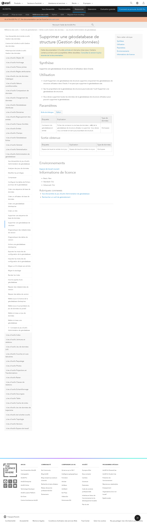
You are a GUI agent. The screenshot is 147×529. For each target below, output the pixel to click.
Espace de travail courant (49, 169)
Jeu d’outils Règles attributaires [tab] (19, 72)
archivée (67, 50)
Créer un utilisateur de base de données (18, 198)
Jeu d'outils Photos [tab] (14, 366)
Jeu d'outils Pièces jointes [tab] (17, 67)
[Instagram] (10, 486)
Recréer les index (14, 275)
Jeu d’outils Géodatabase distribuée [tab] (15, 106)
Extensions (92, 9)
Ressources (79, 9)
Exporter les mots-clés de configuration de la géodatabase (19, 253)
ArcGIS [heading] (23, 464)
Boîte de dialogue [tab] (47, 112)
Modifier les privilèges (16, 173)
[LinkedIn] (15, 481)
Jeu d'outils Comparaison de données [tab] (17, 92)
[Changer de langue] (137, 3)
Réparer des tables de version (18, 294)
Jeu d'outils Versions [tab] (14, 424)
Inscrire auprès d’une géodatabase (15, 281)
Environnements (123, 51)
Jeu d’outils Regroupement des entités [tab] (18, 118)
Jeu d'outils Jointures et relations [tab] (15, 341)
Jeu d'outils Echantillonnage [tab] (17, 389)
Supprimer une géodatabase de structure (19, 224)
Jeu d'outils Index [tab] (13, 335)
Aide (27, 15)
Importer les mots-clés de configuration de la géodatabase (19, 260)
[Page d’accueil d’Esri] (6, 3)
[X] (10, 481)
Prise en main (17, 15)
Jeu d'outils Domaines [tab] (15, 112)
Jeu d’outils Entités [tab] (14, 129)
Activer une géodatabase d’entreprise (16, 245)
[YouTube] (15, 486)
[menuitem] (29, 470)
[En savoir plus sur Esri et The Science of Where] (10, 471)
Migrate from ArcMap (75, 15)
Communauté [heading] (46, 464)
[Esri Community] (5, 486)
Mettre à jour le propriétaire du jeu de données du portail (19, 307)
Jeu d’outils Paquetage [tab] (15, 361)
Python (54, 15)
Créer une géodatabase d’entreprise (16, 205)
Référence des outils (40, 15)
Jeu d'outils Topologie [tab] (15, 419)
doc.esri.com (54, 19)
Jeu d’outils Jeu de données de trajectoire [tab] (18, 409)
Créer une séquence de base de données (19, 190)
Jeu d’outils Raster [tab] (14, 377)
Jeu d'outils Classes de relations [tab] (14, 383)
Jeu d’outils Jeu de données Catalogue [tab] (16, 77)
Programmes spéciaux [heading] (110, 464)
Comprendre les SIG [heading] (69, 464)
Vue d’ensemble (48, 9)
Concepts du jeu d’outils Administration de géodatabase (19, 329)
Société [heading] (84, 464)
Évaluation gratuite (108, 9)
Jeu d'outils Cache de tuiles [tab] (17, 403)
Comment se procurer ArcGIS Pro (132, 9)
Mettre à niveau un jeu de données (17, 314)
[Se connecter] (143, 3)
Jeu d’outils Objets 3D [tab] (15, 58)
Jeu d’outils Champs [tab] (14, 133)
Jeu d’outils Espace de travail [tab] (18, 428)
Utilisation (121, 44)
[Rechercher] (131, 3)
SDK (62, 15)
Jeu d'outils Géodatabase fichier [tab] (15, 139)
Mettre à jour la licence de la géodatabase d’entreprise (18, 300)
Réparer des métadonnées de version (18, 288)
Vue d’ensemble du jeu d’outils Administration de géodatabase (19, 162)
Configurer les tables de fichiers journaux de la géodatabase (19, 183)
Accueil (5, 15)
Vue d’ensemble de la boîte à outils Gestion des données (17, 37)
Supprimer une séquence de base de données (18, 217)
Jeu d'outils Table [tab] (13, 398)
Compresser (12, 177)
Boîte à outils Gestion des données (51, 30)
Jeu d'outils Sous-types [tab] (15, 394)
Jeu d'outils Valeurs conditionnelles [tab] (13, 84)
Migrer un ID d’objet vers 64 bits (19, 266)
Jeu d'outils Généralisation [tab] (17, 149)
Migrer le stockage (14, 271)
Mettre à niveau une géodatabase (15, 321)
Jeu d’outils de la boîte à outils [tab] (18, 415)
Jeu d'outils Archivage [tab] (15, 62)
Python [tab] (58, 112)
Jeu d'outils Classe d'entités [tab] (17, 124)
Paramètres (121, 48)
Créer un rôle (12, 211)
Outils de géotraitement (29, 30)
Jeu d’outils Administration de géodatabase (81, 30)
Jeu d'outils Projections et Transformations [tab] (15, 371)
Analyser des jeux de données (18, 168)
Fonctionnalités (64, 9)
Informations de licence (126, 54)
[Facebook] (5, 481)
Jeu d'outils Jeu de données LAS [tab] (17, 348)
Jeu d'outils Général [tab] (14, 145)
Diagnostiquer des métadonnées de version (19, 231)
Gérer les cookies (100, 521)
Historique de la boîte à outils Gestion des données (15, 52)
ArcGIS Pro (7, 9)
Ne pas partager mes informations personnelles (126, 521)
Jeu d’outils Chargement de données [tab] (16, 99)
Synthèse (120, 41)
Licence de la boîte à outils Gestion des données (17, 44)
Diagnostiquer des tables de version (18, 238)
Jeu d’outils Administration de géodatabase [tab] (17, 155)
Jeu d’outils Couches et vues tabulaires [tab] (17, 355)
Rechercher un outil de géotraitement (56, 197)
